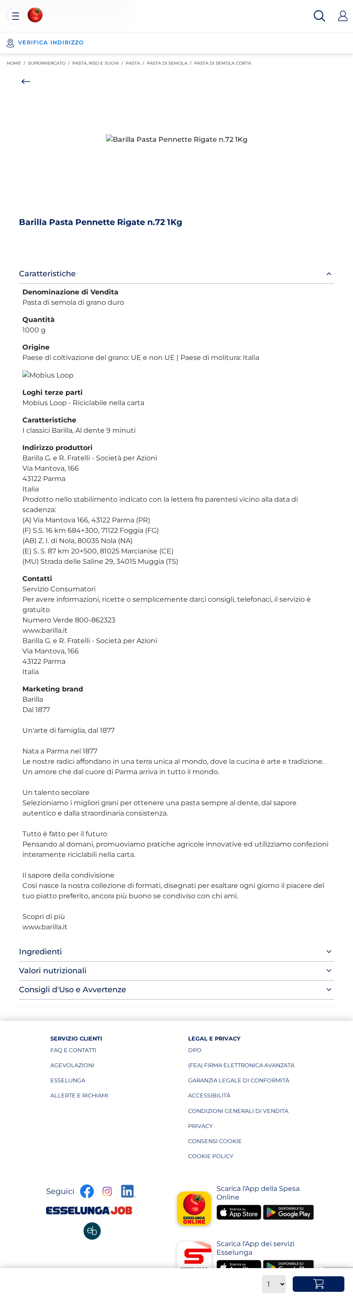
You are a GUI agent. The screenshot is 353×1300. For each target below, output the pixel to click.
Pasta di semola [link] (170, 63)
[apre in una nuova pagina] (92, 1231)
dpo (228, 1052)
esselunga (91, 1082)
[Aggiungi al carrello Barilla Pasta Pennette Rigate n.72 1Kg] (318, 1284)
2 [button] (178, 207)
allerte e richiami (91, 1097)
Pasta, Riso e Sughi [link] (99, 63)
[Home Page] (35, 14)
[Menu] (15, 16)
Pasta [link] (136, 63)
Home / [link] (17, 63)
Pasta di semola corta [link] (224, 63)
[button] (176, 139)
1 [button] (173, 207)
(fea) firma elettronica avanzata (241, 1067)
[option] (176, 139)
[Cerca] (319, 16)
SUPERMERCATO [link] (50, 63)
